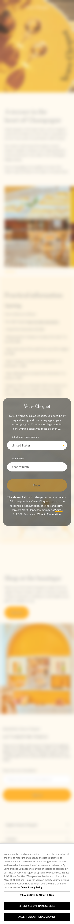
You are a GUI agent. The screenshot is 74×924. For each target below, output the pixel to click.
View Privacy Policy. (32, 887)
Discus (27, 514)
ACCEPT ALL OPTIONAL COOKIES (37, 916)
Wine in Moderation (49, 514)
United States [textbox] (21, 445)
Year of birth (18, 458)
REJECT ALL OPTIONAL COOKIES (37, 906)
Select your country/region (25, 437)
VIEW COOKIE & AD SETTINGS (37, 895)
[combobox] (37, 445)
